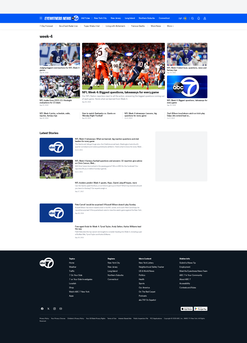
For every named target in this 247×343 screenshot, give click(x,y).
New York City (100, 18)
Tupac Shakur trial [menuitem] (91, 26)
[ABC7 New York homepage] (62, 18)
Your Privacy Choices (58, 318)
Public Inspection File (141, 318)
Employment (184, 267)
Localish (72, 283)
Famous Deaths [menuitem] (138, 26)
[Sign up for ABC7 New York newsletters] (60, 308)
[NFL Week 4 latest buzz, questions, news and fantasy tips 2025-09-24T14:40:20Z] (187, 54)
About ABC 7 (185, 279)
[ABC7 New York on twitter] (48, 308)
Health (141, 279)
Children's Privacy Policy (75, 318)
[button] (41, 18)
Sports (141, 283)
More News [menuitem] (156, 26)
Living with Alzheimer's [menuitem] (115, 26)
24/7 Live (85, 18)
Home (71, 263)
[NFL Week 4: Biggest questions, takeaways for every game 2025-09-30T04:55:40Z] (123, 66)
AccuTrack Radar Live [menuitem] (68, 26)
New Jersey (116, 18)
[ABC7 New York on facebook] (42, 308)
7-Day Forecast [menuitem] (46, 26)
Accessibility (184, 283)
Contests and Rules (187, 288)
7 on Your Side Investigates (80, 279)
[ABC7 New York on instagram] (54, 308)
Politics (142, 275)
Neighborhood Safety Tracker (151, 267)
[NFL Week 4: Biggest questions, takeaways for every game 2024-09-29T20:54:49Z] (187, 86)
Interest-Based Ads (124, 318)
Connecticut (164, 18)
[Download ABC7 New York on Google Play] (200, 309)
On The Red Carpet (147, 292)
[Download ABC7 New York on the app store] (187, 309)
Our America (144, 288)
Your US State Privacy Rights (95, 318)
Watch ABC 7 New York (79, 292)
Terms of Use (111, 318)
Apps (71, 296)
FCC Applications (156, 318)
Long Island (130, 18)
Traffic (71, 271)
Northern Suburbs (147, 18)
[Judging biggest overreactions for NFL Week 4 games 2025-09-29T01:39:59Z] (60, 54)
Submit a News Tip (187, 263)
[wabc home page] (47, 263)
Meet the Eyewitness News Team (193, 271)
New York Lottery (146, 263)
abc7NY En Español (147, 300)
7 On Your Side (75, 275)
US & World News (146, 271)
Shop (71, 288)
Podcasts (143, 296)
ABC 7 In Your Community (190, 275)
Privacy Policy (44, 318)
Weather (72, 267)
